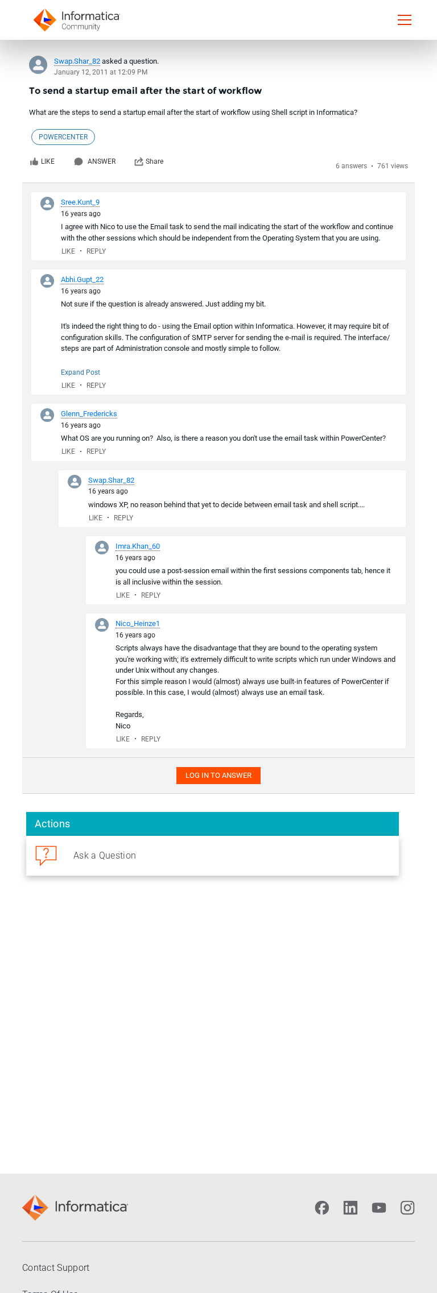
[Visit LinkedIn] (350, 1207)
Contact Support (56, 1267)
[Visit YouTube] (379, 1207)
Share (154, 161)
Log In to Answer (218, 775)
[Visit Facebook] (322, 1207)
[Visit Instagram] (407, 1207)
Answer (102, 161)
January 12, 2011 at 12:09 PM (100, 72)
